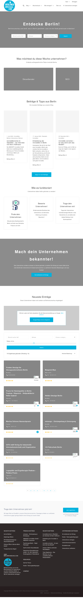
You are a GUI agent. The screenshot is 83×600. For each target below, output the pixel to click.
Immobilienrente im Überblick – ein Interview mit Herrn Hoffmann (15, 143)
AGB (41, 593)
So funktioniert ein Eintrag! (41, 275)
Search (66, 36)
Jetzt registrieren (70, 510)
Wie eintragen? (48, 5)
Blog (27, 5)
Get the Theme (27, 563)
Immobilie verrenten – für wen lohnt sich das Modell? (66, 143)
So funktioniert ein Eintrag (68, 534)
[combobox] (51, 36)
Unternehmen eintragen (71, 5)
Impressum (47, 593)
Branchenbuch (36, 5)
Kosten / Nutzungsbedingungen (31, 565)
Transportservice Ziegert (10, 549)
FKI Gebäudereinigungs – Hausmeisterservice (10, 540)
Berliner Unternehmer (12, 138)
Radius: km (10, 341)
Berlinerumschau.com (9, 567)
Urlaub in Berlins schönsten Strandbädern (50, 548)
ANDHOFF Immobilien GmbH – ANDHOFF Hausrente (31, 539)
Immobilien (17, 136)
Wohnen (20, 138)
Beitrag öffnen (10, 159)
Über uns (58, 5)
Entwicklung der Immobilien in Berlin (40, 142)
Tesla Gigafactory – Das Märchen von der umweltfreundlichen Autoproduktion (49, 554)
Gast (66, 1)
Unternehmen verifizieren (68, 548)
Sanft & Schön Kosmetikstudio (31, 548)
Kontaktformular (66, 545)
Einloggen (74, 1)
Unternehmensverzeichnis (69, 542)
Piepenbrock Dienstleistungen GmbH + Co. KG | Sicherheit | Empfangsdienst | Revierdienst (31, 552)
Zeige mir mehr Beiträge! (41, 174)
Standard (44, 136)
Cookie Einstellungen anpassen (71, 593)
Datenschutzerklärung (56, 593)
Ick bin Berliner (7, 534)
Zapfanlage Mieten (8, 537)
